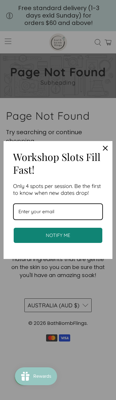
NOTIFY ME (58, 235)
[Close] (105, 148)
